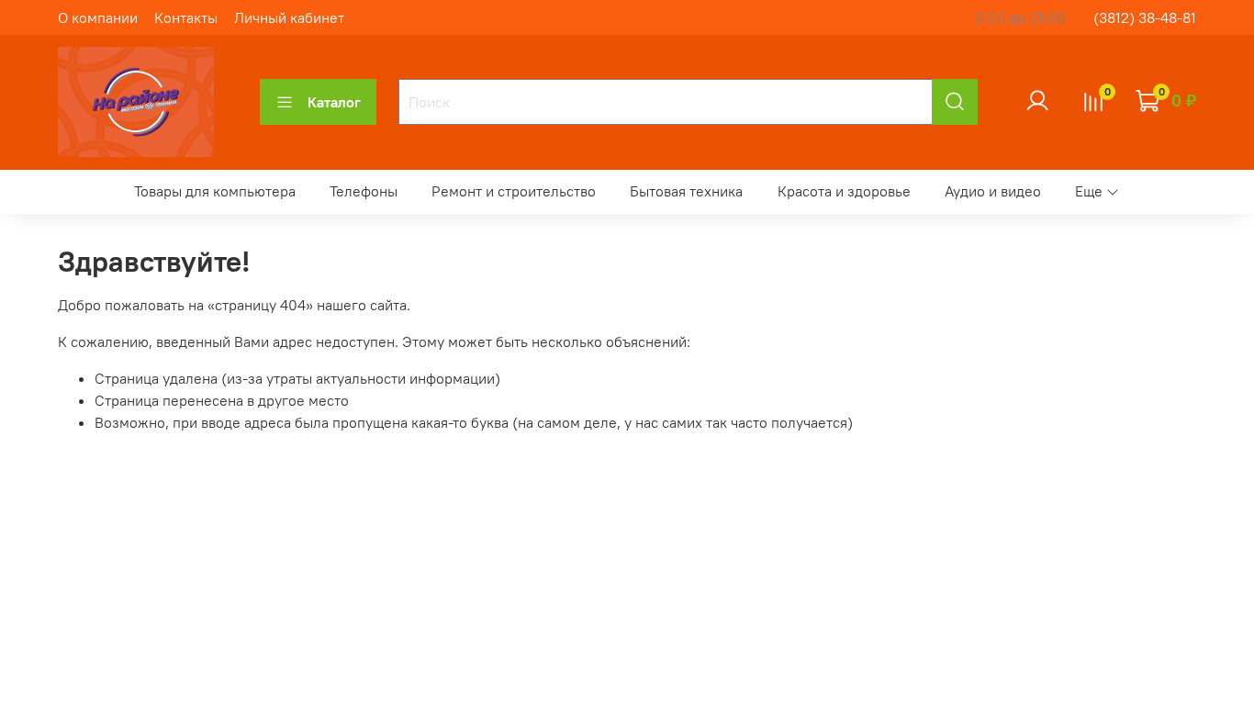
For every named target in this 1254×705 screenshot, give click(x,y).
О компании (98, 17)
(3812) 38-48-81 (1144, 17)
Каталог (334, 102)
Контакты (186, 17)
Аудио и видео (993, 191)
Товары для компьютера (215, 191)
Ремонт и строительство (513, 191)
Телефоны (363, 191)
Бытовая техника (686, 191)
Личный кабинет (289, 17)
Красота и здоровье (844, 191)
